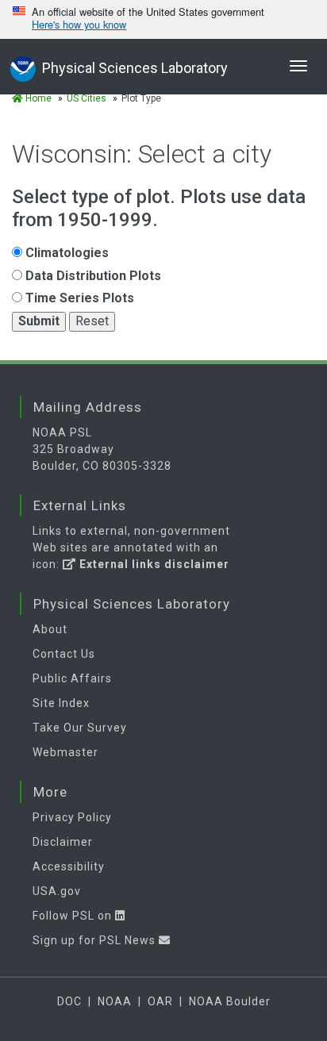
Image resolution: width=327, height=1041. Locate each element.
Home (37, 98)
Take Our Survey (80, 727)
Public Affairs (72, 678)
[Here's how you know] (163, 19)
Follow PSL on (74, 915)
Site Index (61, 703)
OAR (160, 1001)
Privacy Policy (72, 817)
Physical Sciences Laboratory (135, 68)
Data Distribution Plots (91, 275)
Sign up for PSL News (96, 940)
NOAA (115, 1001)
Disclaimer (63, 841)
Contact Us (64, 653)
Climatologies (65, 252)
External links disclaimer (152, 564)
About (50, 629)
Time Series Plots (78, 297)
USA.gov (57, 891)
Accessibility (69, 866)
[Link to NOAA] (23, 67)
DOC (69, 1001)
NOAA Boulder (230, 1001)
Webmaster (65, 752)
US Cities (86, 98)
